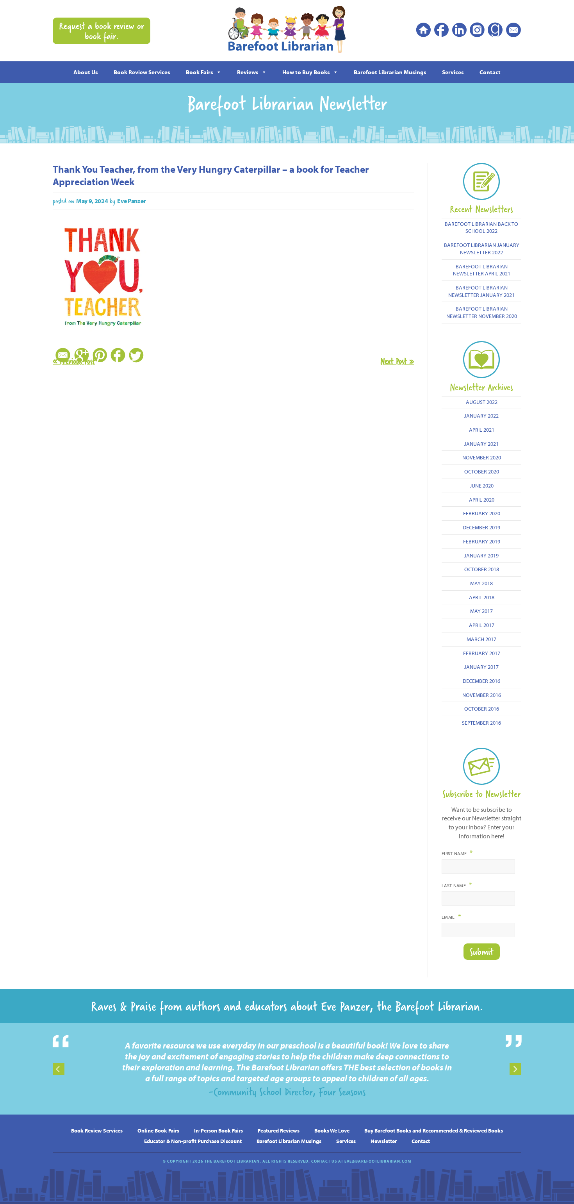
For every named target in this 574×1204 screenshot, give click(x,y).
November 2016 (481, 694)
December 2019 (481, 527)
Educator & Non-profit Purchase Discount (193, 1141)
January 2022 (481, 415)
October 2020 (481, 471)
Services (453, 72)
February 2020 (481, 513)
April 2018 (481, 597)
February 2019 (481, 541)
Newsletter (384, 1141)
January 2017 (481, 666)
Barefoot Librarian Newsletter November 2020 (481, 312)
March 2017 (481, 639)
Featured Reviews (278, 1130)
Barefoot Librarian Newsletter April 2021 (481, 270)
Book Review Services (142, 72)
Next (515, 1069)
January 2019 (481, 555)
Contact (490, 72)
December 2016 (481, 680)
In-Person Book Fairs (218, 1130)
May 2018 (481, 583)
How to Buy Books (306, 72)
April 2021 (481, 429)
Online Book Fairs (158, 1130)
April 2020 (481, 499)
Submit (482, 951)
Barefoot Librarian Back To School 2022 (481, 227)
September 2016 (481, 722)
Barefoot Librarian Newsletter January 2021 (481, 291)
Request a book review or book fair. (101, 30)
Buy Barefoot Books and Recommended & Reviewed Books (433, 1130)
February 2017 (481, 653)
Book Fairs (199, 72)
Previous (58, 1069)
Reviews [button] (247, 72)
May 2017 (481, 611)
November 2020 (481, 457)
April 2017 (481, 625)
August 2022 (481, 402)
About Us (85, 72)
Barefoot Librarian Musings (390, 72)
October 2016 (481, 708)
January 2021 (481, 443)
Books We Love (331, 1130)
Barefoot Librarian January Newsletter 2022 (481, 248)
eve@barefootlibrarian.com (377, 1161)
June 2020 (482, 485)
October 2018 (481, 569)
